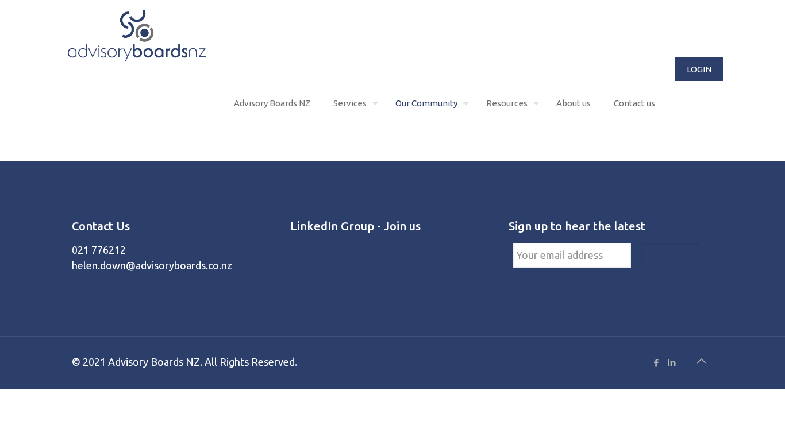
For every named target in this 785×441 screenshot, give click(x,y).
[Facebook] (656, 363)
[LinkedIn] (671, 363)
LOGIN (699, 69)
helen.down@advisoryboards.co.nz (152, 265)
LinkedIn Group (332, 226)
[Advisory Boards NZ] (137, 34)
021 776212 (99, 250)
